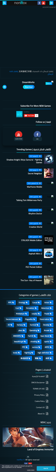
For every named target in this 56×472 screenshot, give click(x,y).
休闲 (47, 358)
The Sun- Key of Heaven (31, 280)
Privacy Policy (39, 395)
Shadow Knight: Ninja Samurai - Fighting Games (24, 161)
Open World (44, 336)
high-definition (43, 352)
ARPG (47, 347)
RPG (10, 302)
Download (29, 87)
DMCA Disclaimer (38, 382)
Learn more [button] (30, 470)
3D (9, 324)
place (20, 330)
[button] (46, 468)
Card (17, 308)
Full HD (30, 336)
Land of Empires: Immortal (40, 449)
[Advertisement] (28, 37)
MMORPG (17, 336)
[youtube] (43, 3)
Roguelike (29, 319)
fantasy (20, 324)
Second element (12, 319)
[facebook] (39, 3)
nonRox (20, 459)
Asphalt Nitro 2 (35, 254)
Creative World (35, 227)
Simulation (30, 308)
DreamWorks (28, 82)
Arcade (46, 330)
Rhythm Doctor (35, 213)
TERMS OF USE (39, 388)
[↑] (28, 457)
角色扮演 (24, 358)
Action (46, 302)
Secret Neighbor (35, 173)
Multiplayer (20, 313)
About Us (41, 413)
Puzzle (46, 313)
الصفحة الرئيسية (38, 376)
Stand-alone (44, 319)
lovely (15, 352)
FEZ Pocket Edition (34, 267)
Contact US (40, 407)
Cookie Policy (40, 401)
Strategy (22, 302)
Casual (34, 302)
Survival (33, 324)
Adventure (45, 308)
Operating (33, 330)
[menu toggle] (51, 3)
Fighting (27, 352)
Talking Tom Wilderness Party (29, 200)
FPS (23, 347)
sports (46, 341)
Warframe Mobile (34, 187)
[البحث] (5, 3)
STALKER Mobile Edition (31, 240)
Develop (46, 324)
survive (35, 347)
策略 (37, 358)
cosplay (34, 313)
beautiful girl (18, 341)
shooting (33, 341)
